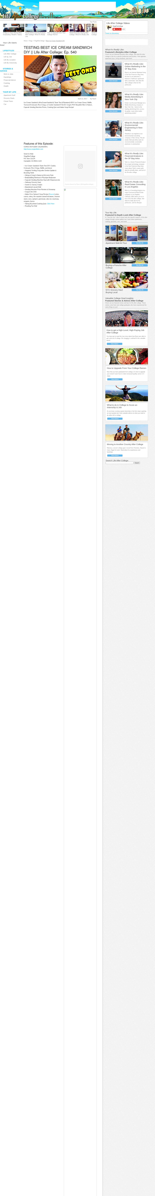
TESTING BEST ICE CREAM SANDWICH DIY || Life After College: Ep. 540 (58, 49)
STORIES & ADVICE (6, 70)
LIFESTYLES (8, 51)
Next (104, 30)
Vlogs (30, 41)
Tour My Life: (111, 212)
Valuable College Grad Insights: (119, 298)
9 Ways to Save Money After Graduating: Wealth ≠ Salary (12, 33)
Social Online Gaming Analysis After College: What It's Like (35, 34)
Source (51, 194)
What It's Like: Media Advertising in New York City (134, 96)
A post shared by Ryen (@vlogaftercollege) (79, 184)
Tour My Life (139, 243)
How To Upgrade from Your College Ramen (56, 33)
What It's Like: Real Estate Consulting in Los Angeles (135, 184)
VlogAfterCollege (39, 41)
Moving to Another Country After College (125, 444)
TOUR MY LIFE (9, 92)
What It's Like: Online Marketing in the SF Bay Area (135, 66)
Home (25, 41)
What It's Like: (114, 49)
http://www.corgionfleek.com (33, 149)
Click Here (50, 204)
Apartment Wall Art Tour (116, 243)
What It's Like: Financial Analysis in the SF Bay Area (134, 156)
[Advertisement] (77, 6)
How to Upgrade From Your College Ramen (126, 368)
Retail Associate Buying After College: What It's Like (79, 33)
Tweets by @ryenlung (112, 33)
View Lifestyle (113, 81)
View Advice (114, 344)
